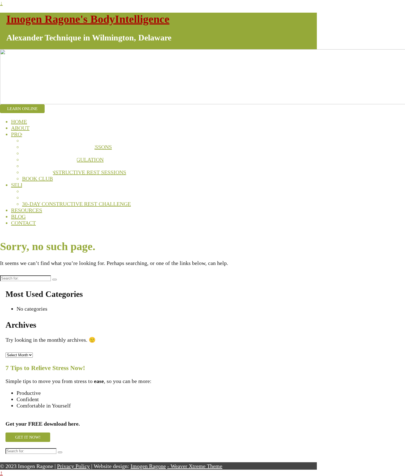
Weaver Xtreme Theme (196, 466)
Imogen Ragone (148, 466)
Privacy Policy (73, 466)
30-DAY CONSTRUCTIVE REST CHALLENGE (76, 204)
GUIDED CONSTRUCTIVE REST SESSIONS (74, 172)
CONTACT (23, 223)
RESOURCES (26, 210)
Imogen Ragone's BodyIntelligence (87, 19)
